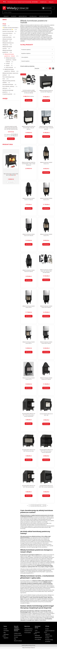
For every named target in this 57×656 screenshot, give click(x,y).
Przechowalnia (27, 632)
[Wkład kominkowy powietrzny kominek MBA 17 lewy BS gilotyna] (28, 117)
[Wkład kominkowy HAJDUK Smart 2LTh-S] (46, 189)
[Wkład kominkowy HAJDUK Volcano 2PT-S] (28, 369)
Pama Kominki (9, 67)
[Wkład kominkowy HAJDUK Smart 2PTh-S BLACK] (46, 297)
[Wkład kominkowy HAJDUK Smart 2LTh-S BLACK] (28, 225)
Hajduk (7, 65)
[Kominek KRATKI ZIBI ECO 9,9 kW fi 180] (46, 405)
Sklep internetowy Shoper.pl (28, 647)
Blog (5, 632)
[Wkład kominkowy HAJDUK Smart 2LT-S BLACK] (28, 189)
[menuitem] (6, 16)
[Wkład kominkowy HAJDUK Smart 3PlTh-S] (28, 333)
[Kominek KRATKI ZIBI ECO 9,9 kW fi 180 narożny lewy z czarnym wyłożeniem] (46, 441)
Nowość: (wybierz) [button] (25, 61)
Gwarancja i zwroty (6, 635)
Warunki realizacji (18, 635)
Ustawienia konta (28, 630)
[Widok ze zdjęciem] (50, 68)
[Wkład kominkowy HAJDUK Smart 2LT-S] (46, 153)
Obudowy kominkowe (8, 84)
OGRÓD (4, 25)
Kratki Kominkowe (7, 37)
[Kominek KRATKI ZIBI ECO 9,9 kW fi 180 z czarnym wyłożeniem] (46, 477)
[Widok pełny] (53, 68)
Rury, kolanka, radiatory (8, 86)
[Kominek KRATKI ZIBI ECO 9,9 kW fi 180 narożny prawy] (28, 477)
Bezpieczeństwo (38, 637)
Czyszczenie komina (7, 33)
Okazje (4, 24)
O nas (36, 630)
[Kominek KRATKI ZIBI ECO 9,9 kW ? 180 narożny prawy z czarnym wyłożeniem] (28, 405)
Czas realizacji (38, 639)
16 (44, 505)
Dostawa (16, 637)
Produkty (47, 637)
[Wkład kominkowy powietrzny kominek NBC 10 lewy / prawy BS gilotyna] (46, 117)
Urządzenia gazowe (7, 94)
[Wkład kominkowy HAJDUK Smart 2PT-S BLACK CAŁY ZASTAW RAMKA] (46, 261)
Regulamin (6, 637)
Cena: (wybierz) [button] (24, 57)
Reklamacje (37, 635)
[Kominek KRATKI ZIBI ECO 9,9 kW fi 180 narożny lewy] (28, 441)
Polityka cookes (17, 633)
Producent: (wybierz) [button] (26, 49)
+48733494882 (34, 2)
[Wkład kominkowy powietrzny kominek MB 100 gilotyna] (46, 81)
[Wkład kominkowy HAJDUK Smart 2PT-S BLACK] (28, 261)
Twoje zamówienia (28, 628)
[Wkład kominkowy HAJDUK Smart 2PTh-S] (28, 297)
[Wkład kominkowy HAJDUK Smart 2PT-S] (46, 225)
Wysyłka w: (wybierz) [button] (25, 53)
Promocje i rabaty (49, 639)
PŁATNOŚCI (6, 630)
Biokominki (5, 35)
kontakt (47, 628)
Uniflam (8, 63)
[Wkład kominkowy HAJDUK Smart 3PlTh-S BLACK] (46, 333)
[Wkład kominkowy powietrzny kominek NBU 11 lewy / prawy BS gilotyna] (28, 153)
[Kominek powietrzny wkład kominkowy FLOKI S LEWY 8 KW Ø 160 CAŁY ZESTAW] (28, 81)
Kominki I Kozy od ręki (8, 31)
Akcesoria (5, 88)
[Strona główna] (15, 8)
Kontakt (5, 628)
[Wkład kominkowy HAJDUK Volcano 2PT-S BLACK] (46, 369)
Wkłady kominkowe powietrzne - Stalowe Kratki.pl (11, 59)
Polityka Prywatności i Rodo (49, 631)
